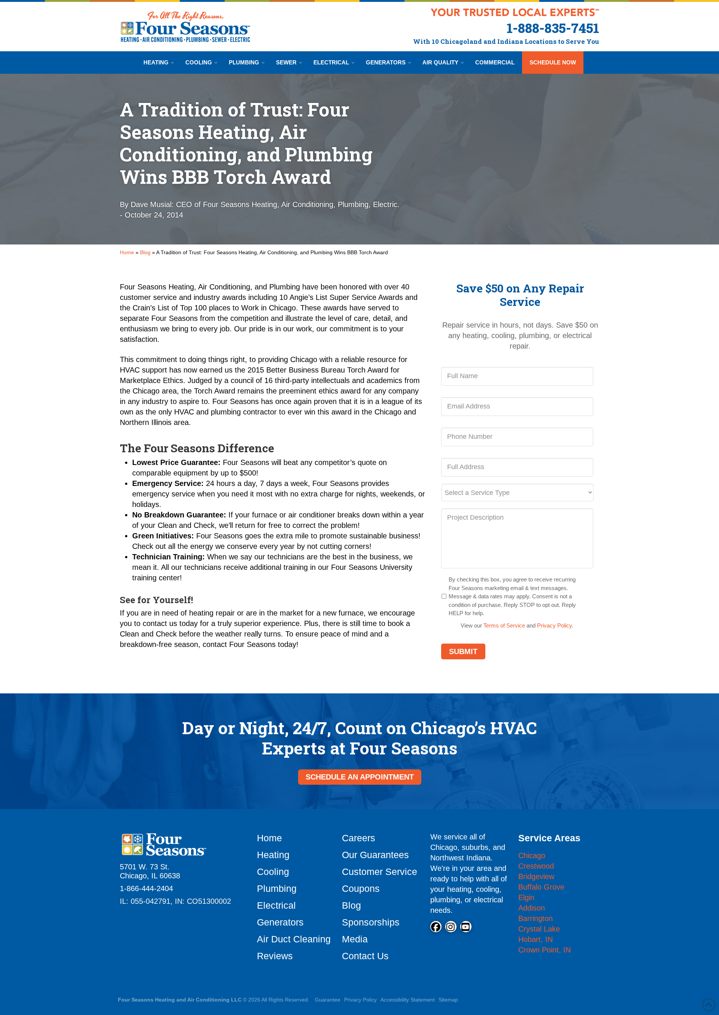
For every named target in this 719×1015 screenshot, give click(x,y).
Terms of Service (504, 625)
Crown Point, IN (544, 950)
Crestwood (536, 866)
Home (127, 252)
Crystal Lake (539, 929)
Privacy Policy (554, 625)
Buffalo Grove (541, 887)
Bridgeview (536, 876)
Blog (145, 252)
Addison (531, 908)
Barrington (535, 918)
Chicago (531, 855)
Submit (463, 651)
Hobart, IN (535, 939)
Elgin (526, 897)
